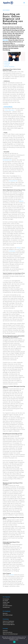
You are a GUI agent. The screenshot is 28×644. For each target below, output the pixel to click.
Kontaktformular (6, 607)
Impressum (5, 630)
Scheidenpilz (12, 251)
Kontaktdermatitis (7, 160)
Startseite (5, 40)
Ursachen (7, 61)
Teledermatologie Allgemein (9, 624)
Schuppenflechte (13, 180)
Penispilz (19, 247)
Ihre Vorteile (5, 600)
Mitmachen (5, 613)
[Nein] (26, 639)
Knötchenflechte (8, 106)
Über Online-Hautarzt (7, 605)
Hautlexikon (5, 603)
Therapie (6, 65)
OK (14, 641)
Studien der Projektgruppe (8, 621)
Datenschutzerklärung (7, 632)
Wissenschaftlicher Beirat (8, 622)
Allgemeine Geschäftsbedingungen (10, 633)
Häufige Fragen (6, 602)
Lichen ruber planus (9, 110)
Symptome (7, 63)
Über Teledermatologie (8, 615)
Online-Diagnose (9, 66)
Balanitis (21, 201)
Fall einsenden (6, 599)
